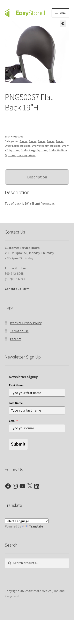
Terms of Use (19, 331)
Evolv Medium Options (46, 145)
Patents (15, 339)
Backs (23, 141)
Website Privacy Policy (26, 323)
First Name (16, 385)
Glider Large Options (34, 150)
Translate (36, 526)
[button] (63, 23)
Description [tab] (37, 176)
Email (13, 421)
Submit (18, 444)
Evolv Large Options (17, 145)
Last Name (16, 403)
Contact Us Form (17, 289)
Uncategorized (26, 155)
